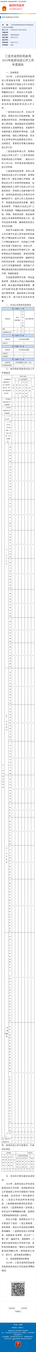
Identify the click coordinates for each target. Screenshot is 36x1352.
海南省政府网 (12, 1)
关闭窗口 (18, 1311)
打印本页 (24, 1308)
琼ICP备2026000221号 (16, 1336)
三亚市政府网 (22, 1)
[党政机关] (18, 1344)
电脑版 (20, 1324)
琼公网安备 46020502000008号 (23, 1338)
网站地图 (14, 1327)
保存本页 (12, 1308)
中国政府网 (3, 1)
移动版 (15, 1324)
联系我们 (20, 1327)
